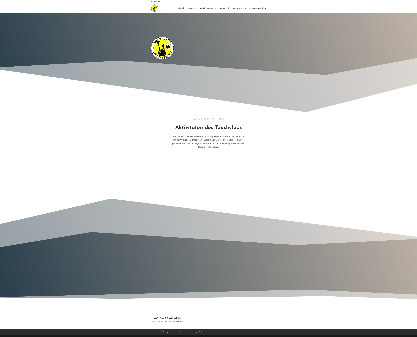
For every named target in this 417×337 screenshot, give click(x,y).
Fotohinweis (203, 332)
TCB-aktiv (223, 8)
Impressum (154, 332)
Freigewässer (180, 173)
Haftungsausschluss (169, 332)
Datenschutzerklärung (188, 332)
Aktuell (181, 8)
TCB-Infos (190, 8)
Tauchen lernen (237, 8)
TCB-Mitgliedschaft (206, 8)
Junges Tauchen (254, 8)
